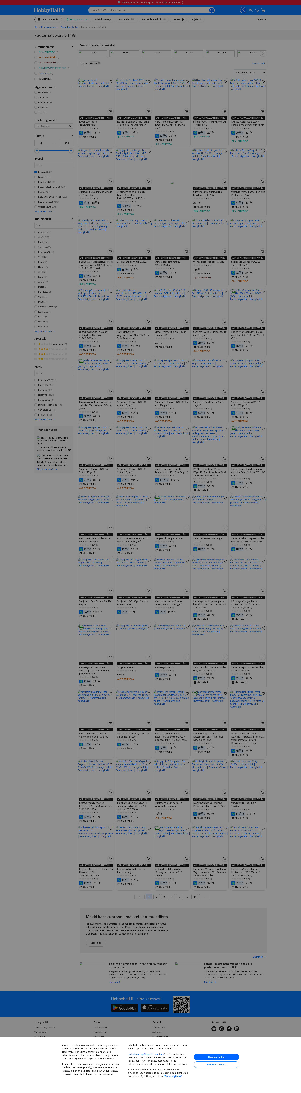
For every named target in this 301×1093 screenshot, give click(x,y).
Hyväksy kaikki (216, 1056)
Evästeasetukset (216, 1064)
